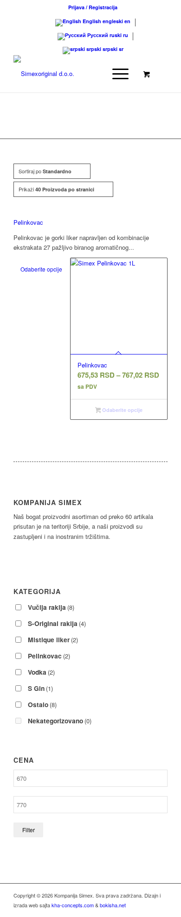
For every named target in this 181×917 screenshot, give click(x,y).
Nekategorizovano (59, 720)
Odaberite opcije (41, 269)
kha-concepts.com (73, 905)
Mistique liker (53, 639)
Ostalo (42, 704)
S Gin (40, 688)
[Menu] (116, 73)
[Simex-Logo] (74, 73)
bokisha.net (113, 905)
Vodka (41, 672)
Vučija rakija (51, 607)
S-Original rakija (57, 623)
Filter (28, 830)
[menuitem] (93, 7)
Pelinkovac (28, 222)
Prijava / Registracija (92, 7)
